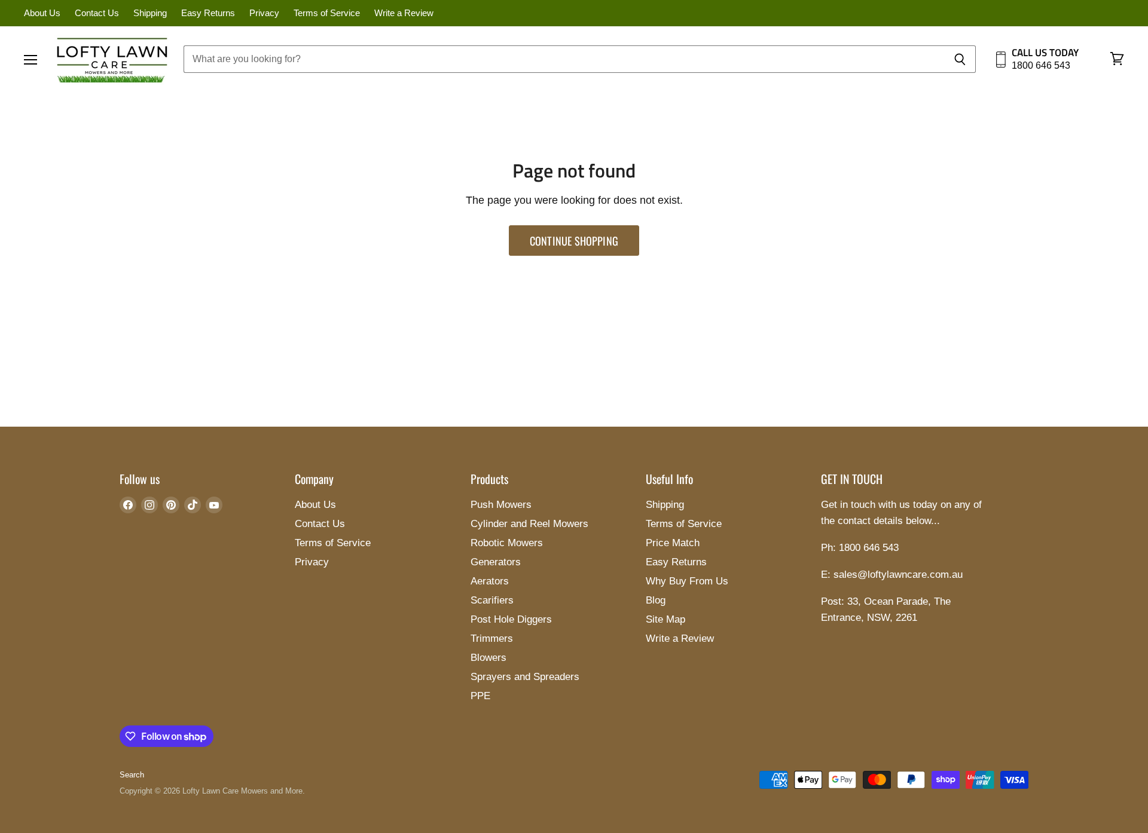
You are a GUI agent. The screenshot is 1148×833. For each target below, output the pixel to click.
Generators (496, 562)
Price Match (673, 543)
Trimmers (492, 638)
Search (132, 774)
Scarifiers (492, 600)
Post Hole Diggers (511, 619)
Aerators (490, 581)
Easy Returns (208, 13)
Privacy (264, 13)
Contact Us (97, 13)
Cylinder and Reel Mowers (529, 523)
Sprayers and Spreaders (525, 676)
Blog (655, 600)
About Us (42, 13)
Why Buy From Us (687, 581)
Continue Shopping (574, 240)
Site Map (665, 619)
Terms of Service (327, 13)
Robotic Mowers (507, 543)
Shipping (150, 13)
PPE (480, 696)
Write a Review (403, 13)
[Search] (960, 59)
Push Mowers (501, 504)
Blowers (488, 657)
